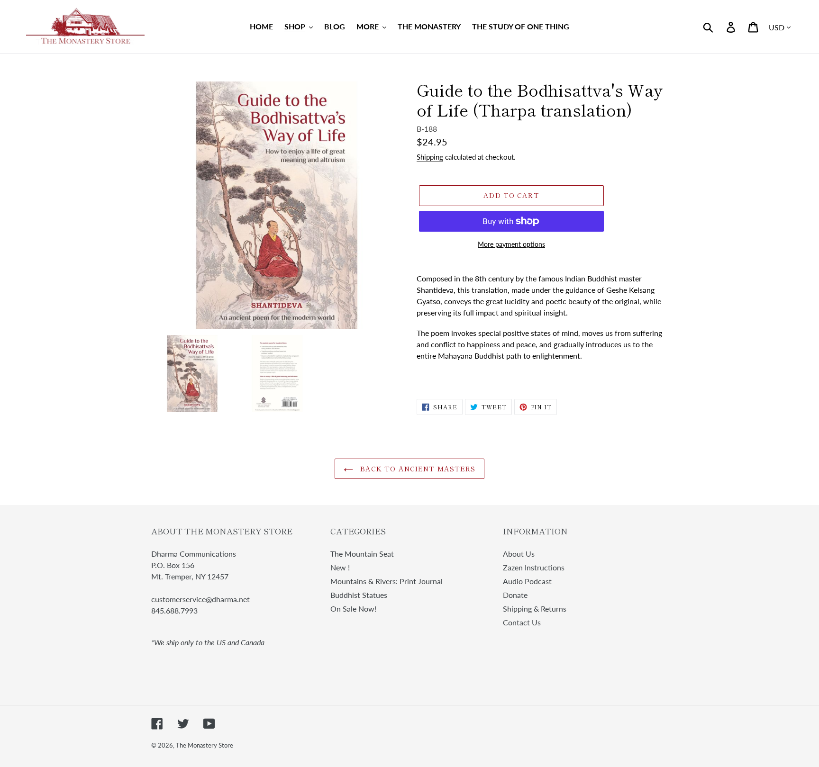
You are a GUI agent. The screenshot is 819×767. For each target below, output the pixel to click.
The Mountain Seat (362, 553)
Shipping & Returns (534, 608)
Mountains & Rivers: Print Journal (386, 581)
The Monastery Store (204, 745)
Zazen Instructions (533, 567)
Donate (515, 594)
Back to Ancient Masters (417, 468)
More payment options (511, 244)
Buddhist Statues (358, 594)
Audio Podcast (527, 581)
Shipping (430, 157)
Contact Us (522, 622)
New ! (340, 567)
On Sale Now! (353, 608)
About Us (519, 553)
